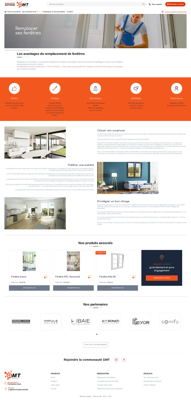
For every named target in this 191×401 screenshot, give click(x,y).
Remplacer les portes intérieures (109, 389)
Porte (53, 377)
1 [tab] (96, 334)
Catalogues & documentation (53, 12)
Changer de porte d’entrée (107, 381)
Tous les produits (13, 12)
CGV (109, 396)
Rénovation (103, 374)
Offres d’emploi (150, 385)
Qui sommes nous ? (30, 12)
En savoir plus (29, 288)
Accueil (6, 50)
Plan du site (97, 396)
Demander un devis (162, 278)
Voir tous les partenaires (95, 344)
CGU (104, 396)
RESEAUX (148, 374)
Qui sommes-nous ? (151, 377)
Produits (55, 374)
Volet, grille (55, 385)
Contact (70, 12)
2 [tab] (98, 334)
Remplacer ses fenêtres (106, 377)
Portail (53, 389)
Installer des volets (104, 385)
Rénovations (13, 50)
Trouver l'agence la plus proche (176, 12)
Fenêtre (54, 381)
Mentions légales (86, 396)
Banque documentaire (152, 381)
